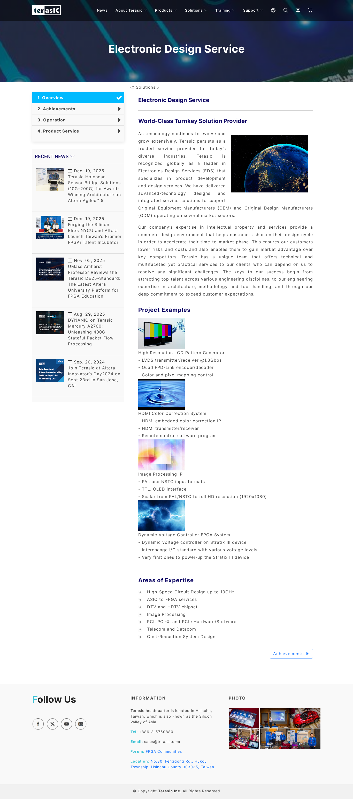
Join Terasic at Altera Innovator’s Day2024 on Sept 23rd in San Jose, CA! (94, 373)
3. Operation (50, 119)
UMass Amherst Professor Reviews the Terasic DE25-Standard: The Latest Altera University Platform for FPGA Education (94, 278)
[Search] (282, 10)
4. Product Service (57, 131)
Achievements (289, 653)
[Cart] (307, 10)
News (102, 10)
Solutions (146, 87)
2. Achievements (55, 108)
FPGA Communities (164, 751)
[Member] (294, 10)
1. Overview (49, 97)
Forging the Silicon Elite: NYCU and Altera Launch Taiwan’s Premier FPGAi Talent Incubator (95, 230)
